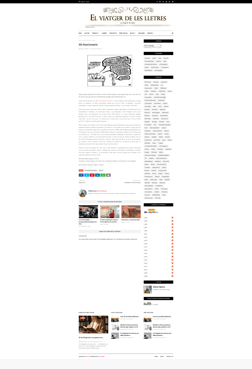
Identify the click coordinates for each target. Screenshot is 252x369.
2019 (158, 240)
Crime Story (157, 103)
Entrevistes (148, 118)
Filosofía (161, 122)
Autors (156, 88)
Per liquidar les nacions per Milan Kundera (129, 334)
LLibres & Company (150, 155)
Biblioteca (163, 88)
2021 (158, 234)
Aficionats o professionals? (130, 220)
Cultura (165, 103)
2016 (158, 250)
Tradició (156, 192)
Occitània (147, 167)
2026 (158, 218)
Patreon (147, 170)
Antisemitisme (154, 85)
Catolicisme (162, 91)
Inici (80, 40)
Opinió (84, 40)
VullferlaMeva (148, 70)
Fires (167, 122)
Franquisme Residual (106, 101)
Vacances (147, 195)
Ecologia (147, 109)
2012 (158, 263)
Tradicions (164, 192)
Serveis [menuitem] (150, 33)
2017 (158, 247)
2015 (158, 253)
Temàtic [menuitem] (95, 33)
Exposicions (164, 118)
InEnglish (154, 137)
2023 (158, 227)
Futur (146, 128)
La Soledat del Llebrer (151, 64)
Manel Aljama (84, 49)
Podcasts (147, 173)
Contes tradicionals (150, 100)
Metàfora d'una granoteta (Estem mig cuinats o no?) (129, 326)
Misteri (146, 164)
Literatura (160, 149)
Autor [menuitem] (86, 33)
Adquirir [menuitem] (141, 33)
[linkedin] (169, 1)
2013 (158, 260)
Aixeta (154, 58)
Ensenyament (164, 115)
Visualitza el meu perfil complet (161, 289)
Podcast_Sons (155, 67)
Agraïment (164, 82)
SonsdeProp (159, 186)
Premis (167, 173)
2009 (158, 273)
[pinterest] (172, 1)
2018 (158, 244)
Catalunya (153, 91)
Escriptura (156, 118)
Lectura (147, 149)
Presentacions (149, 176)
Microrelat (166, 161)
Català (146, 91)
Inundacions (148, 140)
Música (153, 164)
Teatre (156, 189)
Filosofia (166, 58)
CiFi (146, 94)
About (162, 356)
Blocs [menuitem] (132, 33)
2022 (158, 231)
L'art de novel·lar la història (129, 316)
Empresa (147, 115)
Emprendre (165, 112)
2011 (158, 266)
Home (156, 356)
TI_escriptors (164, 67)
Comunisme (148, 97)
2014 (158, 257)
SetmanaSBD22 (149, 186)
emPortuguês (158, 70)
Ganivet (164, 128)
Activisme (147, 58)
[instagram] (163, 1)
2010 (158, 270)
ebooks (166, 106)
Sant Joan (154, 183)
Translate (159, 47)
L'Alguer (160, 143)
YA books (157, 198)
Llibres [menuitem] (104, 33)
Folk (155, 125)
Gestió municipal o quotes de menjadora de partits (109, 221)
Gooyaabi (102, 356)
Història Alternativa (150, 134)
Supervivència (148, 189)
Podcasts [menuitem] (113, 33)
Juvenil (169, 140)
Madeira (151, 158)
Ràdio (146, 180)
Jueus (164, 61)
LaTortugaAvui (163, 64)
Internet (167, 137)
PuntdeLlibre (165, 176)
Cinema (151, 94)
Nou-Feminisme (161, 164)
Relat (161, 180)
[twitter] (160, 1)
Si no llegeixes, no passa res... (91, 337)
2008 (158, 276)
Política (160, 173)
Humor (167, 134)
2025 (158, 221)
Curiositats (148, 106)
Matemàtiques (149, 161)
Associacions (148, 88)
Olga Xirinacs (156, 167)
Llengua (147, 152)
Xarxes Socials (149, 198)
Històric (160, 134)
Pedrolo (154, 170)
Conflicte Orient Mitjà (160, 97)
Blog (87, 356)
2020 (158, 237)
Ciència (170, 91)
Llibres (161, 152)
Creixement (161, 100)
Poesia (154, 173)
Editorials (162, 109)
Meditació (158, 161)
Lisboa (153, 149)
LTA (146, 158)
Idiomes (158, 61)
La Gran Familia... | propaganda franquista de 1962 (88, 222)
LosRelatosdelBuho (163, 155)
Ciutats (163, 94)
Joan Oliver (157, 140)
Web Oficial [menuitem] (123, 33)
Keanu (154, 143)
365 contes (148, 82)
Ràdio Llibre (153, 180)
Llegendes (168, 149)
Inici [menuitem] (80, 33)
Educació (147, 112)
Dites (154, 106)
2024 (158, 224)
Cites (159, 58)
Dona (160, 106)
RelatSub (167, 180)
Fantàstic (147, 122)
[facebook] (157, 1)
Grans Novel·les (157, 131)
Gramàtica (148, 131)
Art (162, 85)
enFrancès (155, 115)
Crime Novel (148, 103)
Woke (163, 195)
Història (166, 131)
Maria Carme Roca (161, 158)
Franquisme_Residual (91, 170)
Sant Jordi (162, 183)
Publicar (157, 176)
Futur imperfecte (149, 61)
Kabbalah (147, 143)
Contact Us (169, 356)
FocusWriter (148, 125)
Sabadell (147, 183)
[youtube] (166, 1)
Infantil (161, 137)
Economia (154, 109)
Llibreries (154, 152)
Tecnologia (164, 189)
